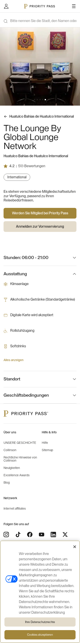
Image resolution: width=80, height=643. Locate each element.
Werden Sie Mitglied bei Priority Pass (40, 213)
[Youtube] (41, 534)
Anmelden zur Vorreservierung (40, 226)
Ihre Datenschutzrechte (40, 622)
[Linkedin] (53, 534)
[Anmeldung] (6, 6)
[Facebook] (29, 534)
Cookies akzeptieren (40, 634)
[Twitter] (65, 534)
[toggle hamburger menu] (73, 6)
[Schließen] (75, 547)
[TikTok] (18, 534)
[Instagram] (6, 534)
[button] (34, 99)
